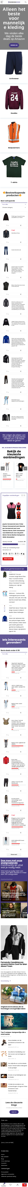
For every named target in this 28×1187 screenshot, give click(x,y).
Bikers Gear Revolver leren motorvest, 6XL (18, 285)
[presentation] (3, 468)
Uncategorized (12, 591)
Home (2, 1154)
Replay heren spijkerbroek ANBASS (18, 743)
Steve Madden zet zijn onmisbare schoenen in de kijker (16, 1042)
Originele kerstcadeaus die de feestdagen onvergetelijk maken (13, 1008)
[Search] (25, 2)
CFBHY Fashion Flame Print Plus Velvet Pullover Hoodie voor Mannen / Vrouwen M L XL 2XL (18, 323)
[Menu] (2, 2)
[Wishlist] (10, 1185)
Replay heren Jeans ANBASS (17, 704)
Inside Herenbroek (16, 250)
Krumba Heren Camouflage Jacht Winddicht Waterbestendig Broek (18, 801)
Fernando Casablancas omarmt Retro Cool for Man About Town (14, 964)
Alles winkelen (5, 1156)
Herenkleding (5, 981)
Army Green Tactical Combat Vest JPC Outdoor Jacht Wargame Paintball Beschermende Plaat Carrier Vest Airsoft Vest (18, 724)
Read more (8, 557)
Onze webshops (5, 1161)
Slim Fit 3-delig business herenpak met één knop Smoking (18, 418)
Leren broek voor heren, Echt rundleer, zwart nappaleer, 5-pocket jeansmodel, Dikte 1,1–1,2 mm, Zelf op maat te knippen (18, 270)
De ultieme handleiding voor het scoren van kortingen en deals (17, 1054)
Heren (10, 572)
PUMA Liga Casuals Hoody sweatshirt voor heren (18, 216)
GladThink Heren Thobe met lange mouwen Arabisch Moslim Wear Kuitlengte (17, 610)
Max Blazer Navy (16, 233)
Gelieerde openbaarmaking (8, 1176)
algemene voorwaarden (7, 1174)
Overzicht (3, 1163)
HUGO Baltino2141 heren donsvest (18, 841)
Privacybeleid (4, 1172)
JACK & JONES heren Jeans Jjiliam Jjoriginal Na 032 (18, 687)
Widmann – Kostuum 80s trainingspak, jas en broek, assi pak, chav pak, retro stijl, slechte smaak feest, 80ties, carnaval (17, 597)
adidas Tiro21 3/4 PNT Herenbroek (17, 782)
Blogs (2, 1159)
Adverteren (4, 1165)
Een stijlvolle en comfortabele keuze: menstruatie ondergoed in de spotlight (17, 1066)
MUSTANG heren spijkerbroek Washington (18, 400)
